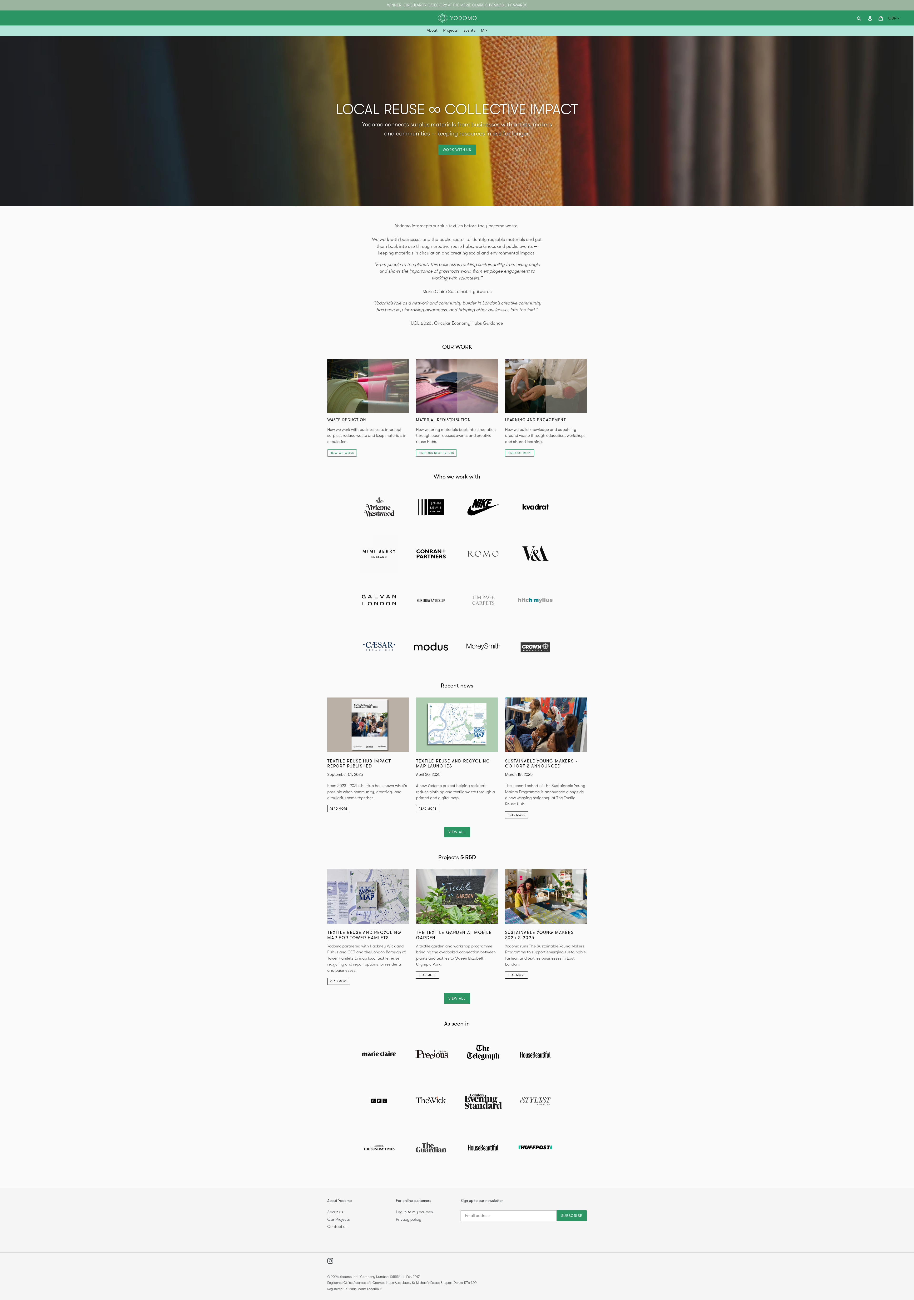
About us (335, 1212)
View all (457, 832)
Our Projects (338, 1219)
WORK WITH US (457, 150)
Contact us (337, 1226)
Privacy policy (408, 1219)
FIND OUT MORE (520, 453)
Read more (339, 808)
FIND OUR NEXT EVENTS (436, 453)
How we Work (342, 453)
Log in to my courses (414, 1212)
